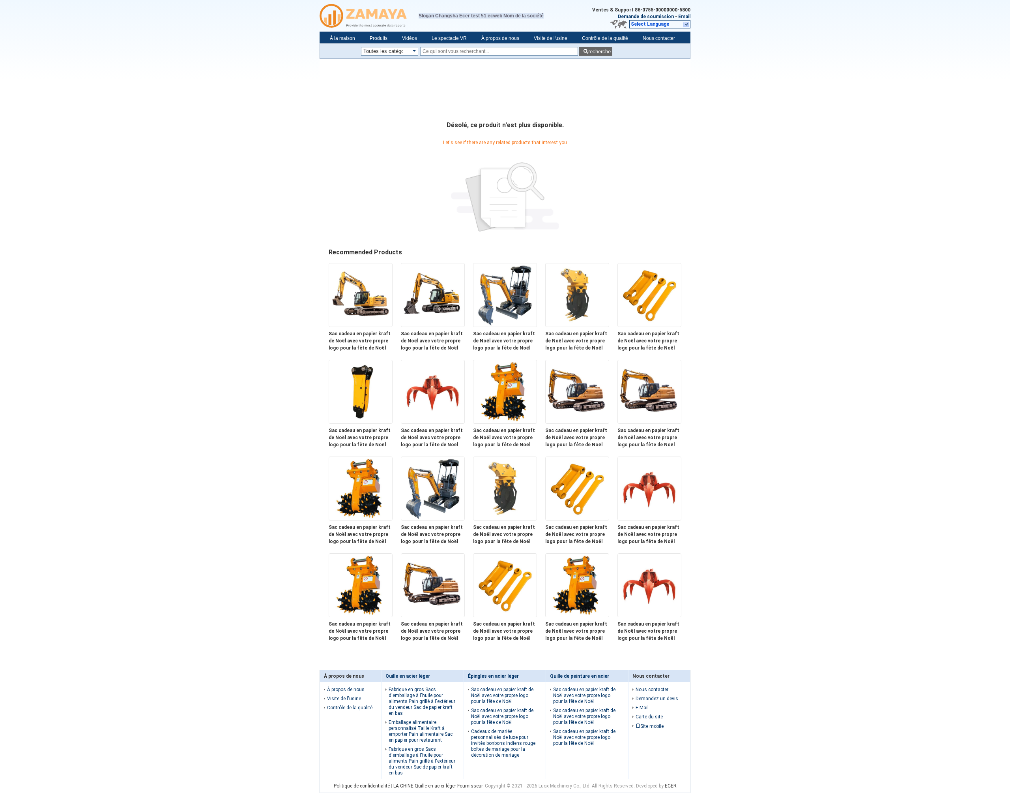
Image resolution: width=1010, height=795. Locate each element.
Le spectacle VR (449, 38)
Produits (378, 38)
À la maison (342, 38)
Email (684, 16)
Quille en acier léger (407, 676)
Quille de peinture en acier (579, 676)
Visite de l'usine (550, 38)
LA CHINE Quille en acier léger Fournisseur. (439, 786)
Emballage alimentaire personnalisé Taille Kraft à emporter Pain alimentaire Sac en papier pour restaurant (421, 731)
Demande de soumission (646, 16)
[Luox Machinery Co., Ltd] (369, 16)
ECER (671, 786)
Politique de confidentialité (362, 786)
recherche (599, 52)
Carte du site (649, 717)
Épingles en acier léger (493, 676)
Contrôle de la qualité (605, 38)
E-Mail (642, 707)
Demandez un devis (657, 698)
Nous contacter (659, 38)
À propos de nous (500, 38)
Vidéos (409, 38)
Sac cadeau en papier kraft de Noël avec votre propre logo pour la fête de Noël (360, 341)
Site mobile (652, 726)
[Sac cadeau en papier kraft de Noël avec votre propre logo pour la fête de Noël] (360, 325)
